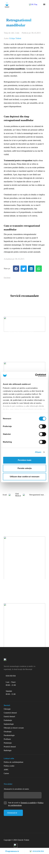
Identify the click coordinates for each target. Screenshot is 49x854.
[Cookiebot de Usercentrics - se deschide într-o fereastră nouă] (35, 375)
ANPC (6, 770)
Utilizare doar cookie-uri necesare (24, 476)
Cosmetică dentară (10, 713)
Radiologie (7, 750)
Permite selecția (25, 468)
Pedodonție (8, 743)
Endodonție (8, 720)
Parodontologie (9, 735)
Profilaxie (7, 739)
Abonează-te (12, 813)
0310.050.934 (38, 851)
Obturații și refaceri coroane (14, 728)
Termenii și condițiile (28, 803)
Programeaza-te (12, 851)
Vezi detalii (12, 337)
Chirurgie (7, 709)
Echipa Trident (15, 38)
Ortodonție (7, 732)
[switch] (42, 426)
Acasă (5, 495)
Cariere (6, 773)
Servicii (7, 705)
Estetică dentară (9, 716)
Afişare (38, 452)
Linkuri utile (9, 758)
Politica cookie (9, 766)
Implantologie (9, 724)
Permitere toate (24, 460)
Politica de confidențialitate (13, 762)
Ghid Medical (18, 495)
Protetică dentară (10, 747)
